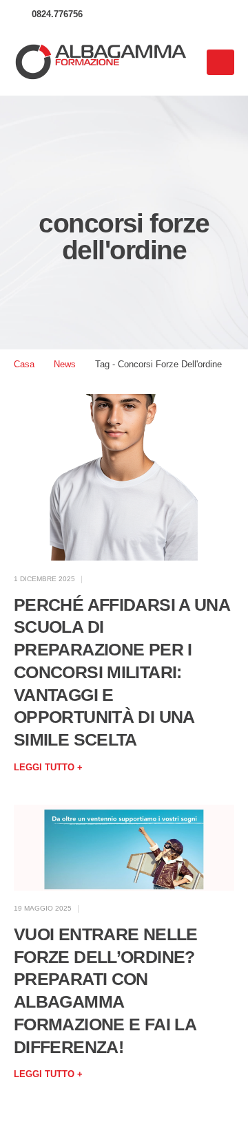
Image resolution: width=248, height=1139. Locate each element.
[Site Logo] (100, 62)
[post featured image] (124, 477)
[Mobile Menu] (220, 62)
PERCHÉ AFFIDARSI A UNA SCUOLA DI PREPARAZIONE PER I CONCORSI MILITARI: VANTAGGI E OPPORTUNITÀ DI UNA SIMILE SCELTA (121, 672)
